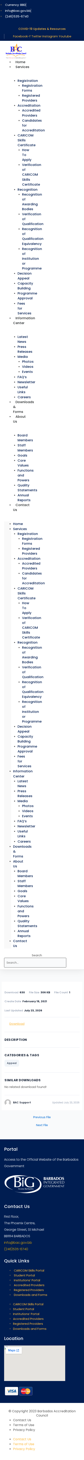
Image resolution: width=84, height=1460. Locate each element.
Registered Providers (31, 98)
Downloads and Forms (30, 1295)
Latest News (23, 339)
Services (22, 67)
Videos (27, 366)
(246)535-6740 (16, 1249)
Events (27, 371)
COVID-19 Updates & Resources (42, 29)
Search (37, 955)
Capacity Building (25, 286)
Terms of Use (23, 1425)
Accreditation (29, 105)
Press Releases (25, 349)
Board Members (25, 438)
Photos (28, 361)
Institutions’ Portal (27, 1280)
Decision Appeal (25, 276)
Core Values (23, 463)
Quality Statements (27, 487)
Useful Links (23, 389)
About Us (19, 419)
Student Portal (24, 1275)
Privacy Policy (24, 1430)
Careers (24, 841)
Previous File (42, 1117)
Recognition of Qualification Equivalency (32, 236)
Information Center (24, 320)
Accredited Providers (31, 113)
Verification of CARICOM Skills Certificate (31, 174)
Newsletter (26, 382)
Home (18, 524)
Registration (28, 80)
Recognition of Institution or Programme (32, 259)
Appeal (12, 1063)
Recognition (28, 189)
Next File (42, 1125)
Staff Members (25, 447)
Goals (22, 455)
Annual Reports (24, 933)
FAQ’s (22, 377)
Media (23, 356)
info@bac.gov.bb (18, 1242)
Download (16, 1024)
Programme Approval (27, 296)
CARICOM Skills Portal (29, 1270)
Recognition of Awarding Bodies (32, 201)
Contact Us (21, 507)
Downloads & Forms (23, 407)
